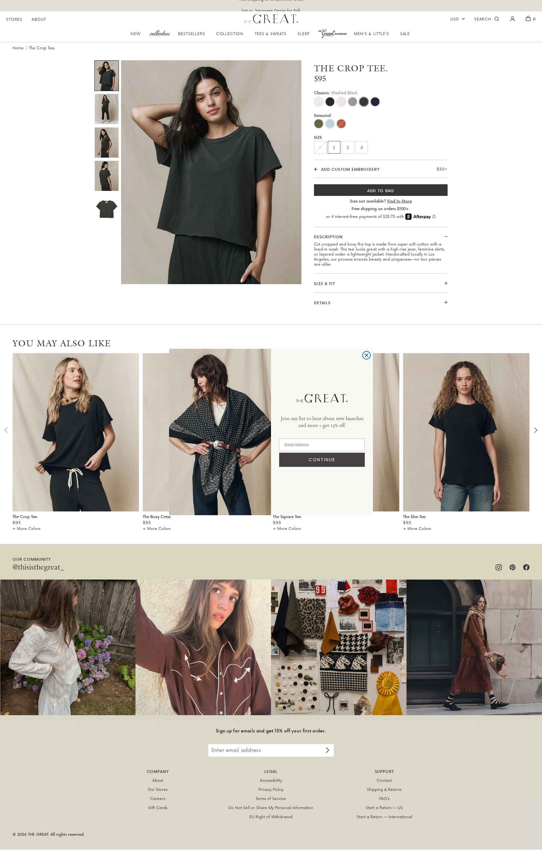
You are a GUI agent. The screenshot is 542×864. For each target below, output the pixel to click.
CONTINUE (322, 459)
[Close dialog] (366, 355)
